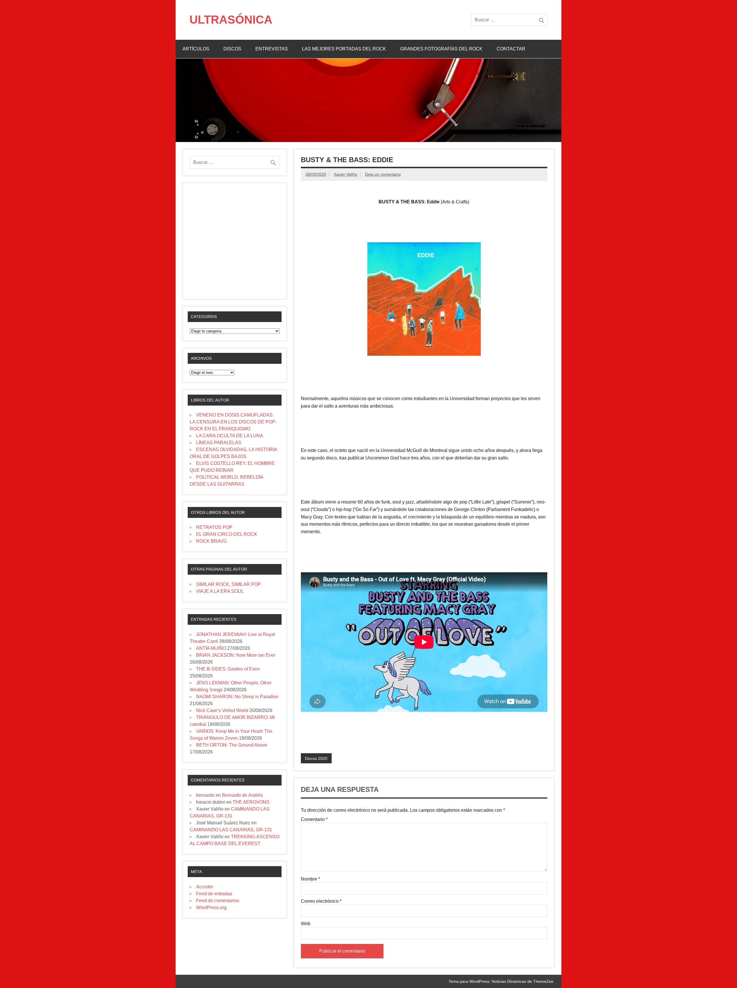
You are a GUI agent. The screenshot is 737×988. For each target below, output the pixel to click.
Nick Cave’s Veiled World (222, 710)
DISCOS (232, 48)
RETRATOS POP (214, 527)
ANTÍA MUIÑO (211, 648)
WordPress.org (211, 907)
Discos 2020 (316, 758)
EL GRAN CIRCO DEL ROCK (226, 534)
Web (305, 923)
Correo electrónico (321, 901)
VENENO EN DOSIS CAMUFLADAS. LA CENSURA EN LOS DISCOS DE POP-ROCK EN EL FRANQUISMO (233, 421)
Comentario (314, 819)
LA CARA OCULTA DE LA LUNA (229, 435)
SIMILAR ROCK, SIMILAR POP (228, 584)
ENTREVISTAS (271, 48)
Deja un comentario (383, 174)
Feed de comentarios (217, 900)
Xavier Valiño (345, 174)
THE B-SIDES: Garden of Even (228, 669)
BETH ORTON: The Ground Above (231, 745)
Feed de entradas (214, 893)
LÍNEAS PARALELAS (218, 442)
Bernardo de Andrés (242, 795)
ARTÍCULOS (196, 48)
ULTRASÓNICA (230, 19)
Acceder (204, 886)
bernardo (205, 795)
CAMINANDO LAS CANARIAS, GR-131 (231, 829)
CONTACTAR (511, 48)
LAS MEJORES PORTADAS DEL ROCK (344, 48)
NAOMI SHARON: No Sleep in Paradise (237, 696)
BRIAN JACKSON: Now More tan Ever (235, 655)
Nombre (310, 879)
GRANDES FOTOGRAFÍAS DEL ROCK (441, 48)
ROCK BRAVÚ (211, 541)
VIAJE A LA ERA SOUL (220, 591)
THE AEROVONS (251, 802)
